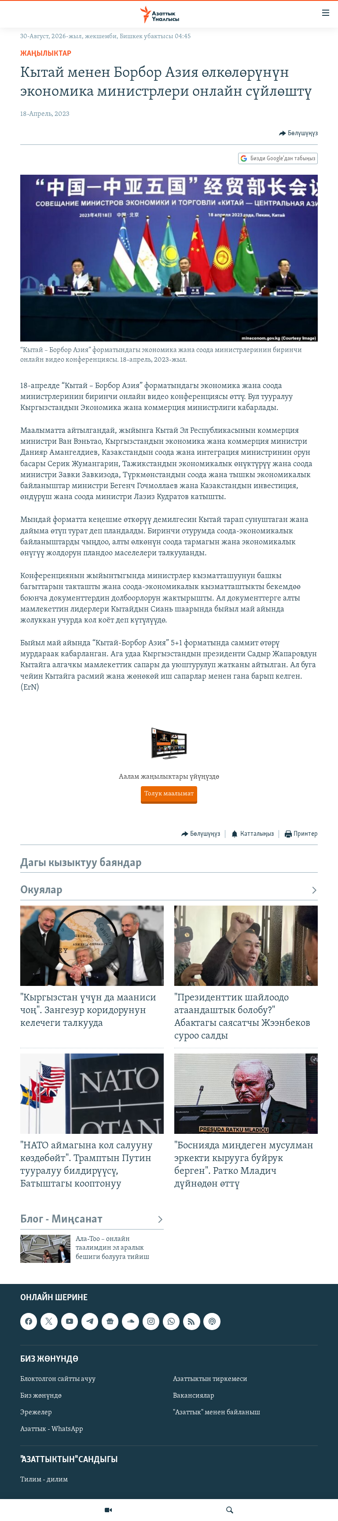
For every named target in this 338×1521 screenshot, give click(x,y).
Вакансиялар (193, 1395)
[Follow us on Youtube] (69, 1321)
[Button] (298, 133)
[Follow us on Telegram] (89, 1321)
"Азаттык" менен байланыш (216, 1412)
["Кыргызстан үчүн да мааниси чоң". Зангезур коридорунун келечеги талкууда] (92, 946)
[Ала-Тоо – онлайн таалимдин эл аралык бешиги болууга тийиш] (45, 1249)
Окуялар (41, 890)
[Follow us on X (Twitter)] (48, 1321)
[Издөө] (230, 1510)
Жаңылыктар (45, 54)
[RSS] (191, 1321)
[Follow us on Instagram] (151, 1321)
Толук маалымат (179, 794)
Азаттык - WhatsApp (51, 1429)
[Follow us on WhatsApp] (171, 1321)
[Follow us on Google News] (110, 1321)
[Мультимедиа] (108, 1510)
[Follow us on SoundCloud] (130, 1321)
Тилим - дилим (44, 1480)
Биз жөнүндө (41, 1395)
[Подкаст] (211, 1321)
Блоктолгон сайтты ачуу (58, 1379)
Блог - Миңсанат (61, 1220)
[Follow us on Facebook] (28, 1321)
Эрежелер (36, 1412)
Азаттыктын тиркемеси (210, 1379)
